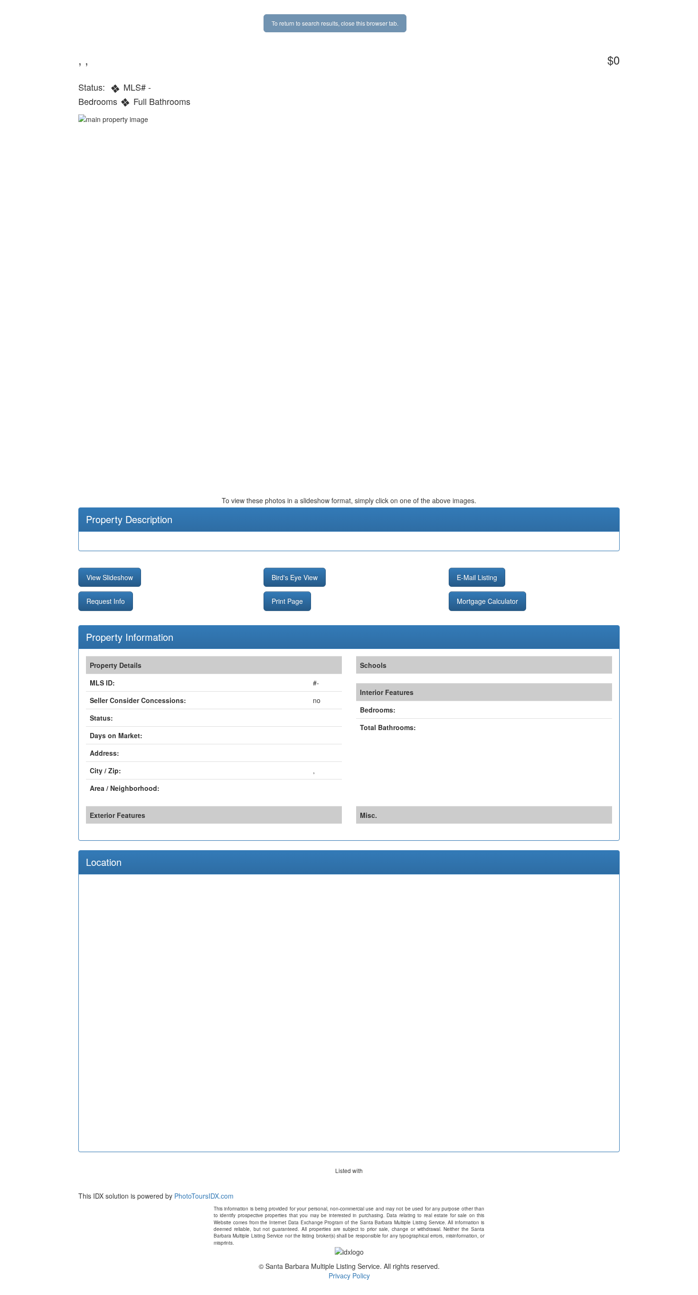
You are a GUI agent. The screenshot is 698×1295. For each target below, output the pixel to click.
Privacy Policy (349, 1275)
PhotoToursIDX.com (204, 1196)
